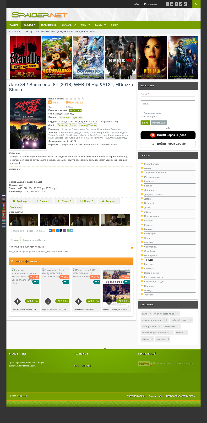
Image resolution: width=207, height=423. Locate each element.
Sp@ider (42, 231)
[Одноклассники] (53, 230)
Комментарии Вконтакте (36, 240)
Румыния (77, 117)
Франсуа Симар (70, 129)
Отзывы (15, 240)
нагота (145, 339)
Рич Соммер (72, 135)
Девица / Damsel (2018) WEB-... (116, 309)
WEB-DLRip (75, 110)
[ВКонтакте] (50, 230)
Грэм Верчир (66, 132)
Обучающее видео (154, 281)
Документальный (153, 194)
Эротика (148, 294)
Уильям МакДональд (116, 137)
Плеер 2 (66, 201)
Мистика (148, 264)
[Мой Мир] (57, 230)
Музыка (148, 225)
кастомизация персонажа (155, 332)
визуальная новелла (152, 320)
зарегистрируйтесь (30, 251)
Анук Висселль (88, 129)
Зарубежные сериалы (155, 172)
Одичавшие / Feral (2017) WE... (55, 309)
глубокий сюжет (179, 320)
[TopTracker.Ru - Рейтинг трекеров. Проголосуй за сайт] (145, 363)
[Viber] (64, 230)
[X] (61, 230)
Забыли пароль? (149, 116)
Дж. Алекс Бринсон (75, 137)
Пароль (145, 103)
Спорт (147, 238)
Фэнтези (148, 242)
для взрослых (149, 326)
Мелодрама (150, 255)
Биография (150, 233)
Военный (149, 203)
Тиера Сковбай (56, 135)
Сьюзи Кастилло (95, 137)
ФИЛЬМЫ (86, 366)
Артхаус (148, 290)
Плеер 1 (44, 201)
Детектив (62, 125)
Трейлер (22, 201)
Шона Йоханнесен (118, 135)
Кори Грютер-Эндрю (116, 132)
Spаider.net (22, 396)
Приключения (151, 216)
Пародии (149, 286)
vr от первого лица (164, 313)
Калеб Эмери (97, 132)
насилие (160, 339)
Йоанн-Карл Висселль (108, 129)
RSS (132, 247)
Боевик (148, 185)
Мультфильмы (151, 164)
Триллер (92, 125)
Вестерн (148, 220)
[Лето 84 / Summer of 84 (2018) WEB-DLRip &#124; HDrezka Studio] (28, 123)
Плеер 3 (88, 201)
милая (179, 332)
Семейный (150, 251)
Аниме (147, 168)
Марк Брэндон (56, 137)
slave (144, 313)
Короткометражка (153, 277)
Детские (148, 198)
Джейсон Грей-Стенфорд (93, 135)
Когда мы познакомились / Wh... (25, 309)
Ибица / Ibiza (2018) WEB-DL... (85, 309)
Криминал (149, 268)
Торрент (110, 201)
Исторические (151, 273)
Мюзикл (148, 229)
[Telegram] (71, 230)
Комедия (149, 181)
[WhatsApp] (68, 230)
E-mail (144, 94)
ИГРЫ (76, 366)
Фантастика (150, 246)
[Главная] (9, 31)
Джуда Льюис (81, 132)
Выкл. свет (16, 207)
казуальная (169, 326)
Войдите (13, 251)
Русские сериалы (153, 177)
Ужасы (82, 125)
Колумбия (65, 117)
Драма (73, 125)
